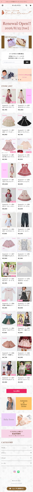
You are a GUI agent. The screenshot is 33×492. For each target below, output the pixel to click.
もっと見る (16, 391)
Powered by (14, 483)
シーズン (3, 463)
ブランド (3, 458)
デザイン (3, 453)
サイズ (3, 447)
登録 (27, 62)
